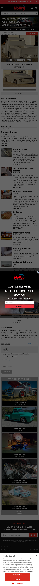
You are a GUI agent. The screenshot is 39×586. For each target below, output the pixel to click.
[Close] (36, 556)
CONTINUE (19, 306)
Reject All (17, 579)
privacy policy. (29, 571)
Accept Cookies (17, 575)
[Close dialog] (37, 273)
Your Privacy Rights (17, 583)
